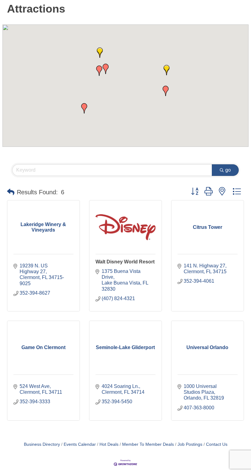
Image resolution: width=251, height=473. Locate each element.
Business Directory (42, 444)
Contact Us (216, 444)
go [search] (228, 170)
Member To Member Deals (148, 444)
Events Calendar (80, 444)
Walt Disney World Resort (125, 261)
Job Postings (190, 444)
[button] (84, 108)
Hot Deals (108, 444)
